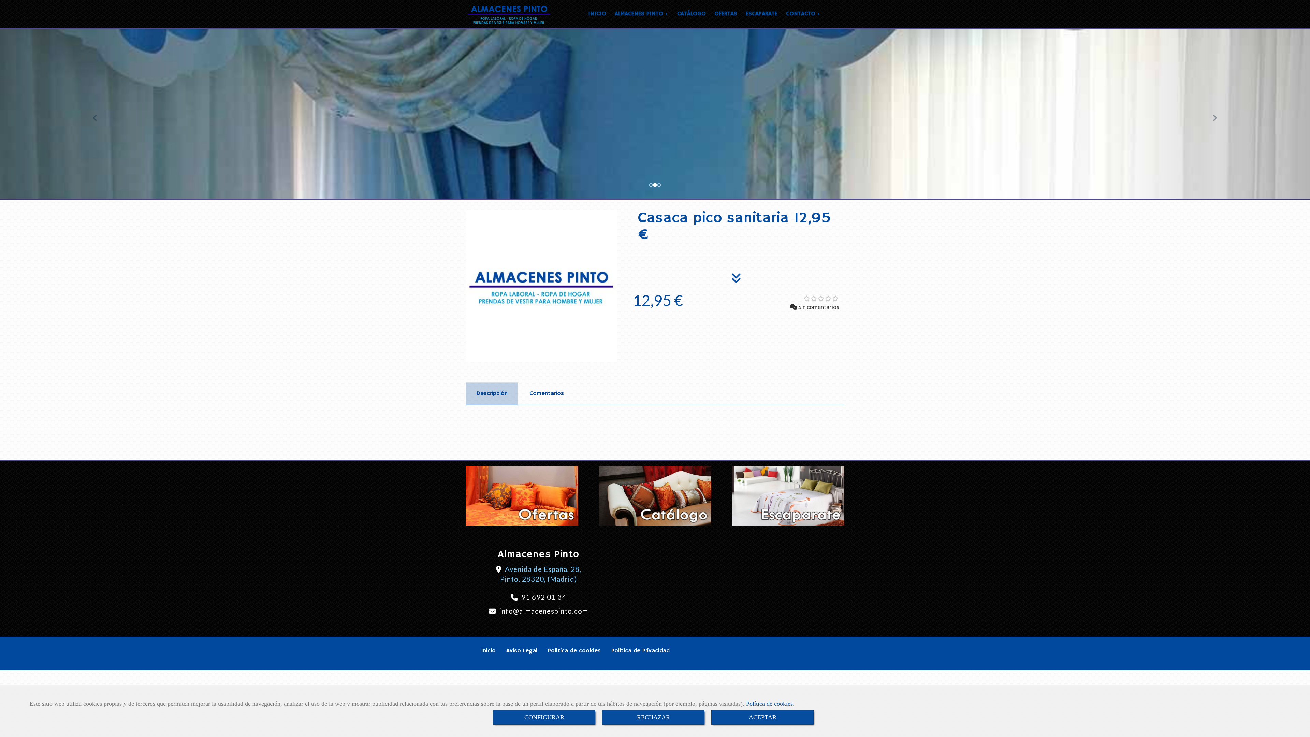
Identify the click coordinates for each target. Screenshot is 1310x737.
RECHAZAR (653, 717)
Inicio (488, 650)
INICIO (597, 13)
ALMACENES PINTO (640, 13)
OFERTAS (725, 13)
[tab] (492, 393)
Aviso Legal (521, 650)
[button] (98, 114)
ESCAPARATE (761, 13)
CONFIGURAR (544, 717)
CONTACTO (801, 13)
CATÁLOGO (691, 13)
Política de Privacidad (640, 650)
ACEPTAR (762, 717)
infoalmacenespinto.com (543, 611)
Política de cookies (769, 703)
